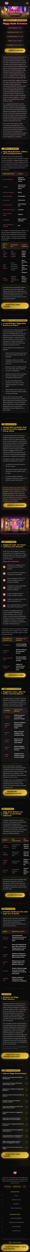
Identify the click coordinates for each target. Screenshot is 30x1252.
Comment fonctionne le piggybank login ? (15, 1113)
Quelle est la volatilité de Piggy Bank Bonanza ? (15, 1089)
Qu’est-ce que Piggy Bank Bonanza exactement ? (15, 1078)
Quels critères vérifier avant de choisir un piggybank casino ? (15, 1142)
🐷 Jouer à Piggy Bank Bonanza (12, 1155)
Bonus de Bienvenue (16, 1208)
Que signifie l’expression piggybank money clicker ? (15, 1130)
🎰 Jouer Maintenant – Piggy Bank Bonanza (14, 1248)
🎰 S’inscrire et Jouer (15, 675)
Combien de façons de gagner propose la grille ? (15, 1101)
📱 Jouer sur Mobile (15, 895)
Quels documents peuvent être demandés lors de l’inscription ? (15, 1118)
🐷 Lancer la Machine (15, 50)
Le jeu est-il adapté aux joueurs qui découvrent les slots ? (15, 1107)
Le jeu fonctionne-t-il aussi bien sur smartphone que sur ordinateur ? (15, 1136)
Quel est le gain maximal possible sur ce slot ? (15, 1095)
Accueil (16, 1195)
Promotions (16, 1204)
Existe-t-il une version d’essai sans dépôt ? (15, 1148)
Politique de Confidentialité (16, 1222)
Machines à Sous (16, 1199)
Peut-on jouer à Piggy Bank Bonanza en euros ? (15, 1124)
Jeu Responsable (16, 1226)
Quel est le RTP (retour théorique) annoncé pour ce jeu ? (15, 1084)
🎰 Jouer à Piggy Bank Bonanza (12, 305)
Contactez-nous (16, 1230)
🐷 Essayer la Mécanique (15, 505)
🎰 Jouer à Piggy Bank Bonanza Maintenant (12, 1055)
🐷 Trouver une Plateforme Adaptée (13, 792)
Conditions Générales (16, 1218)
